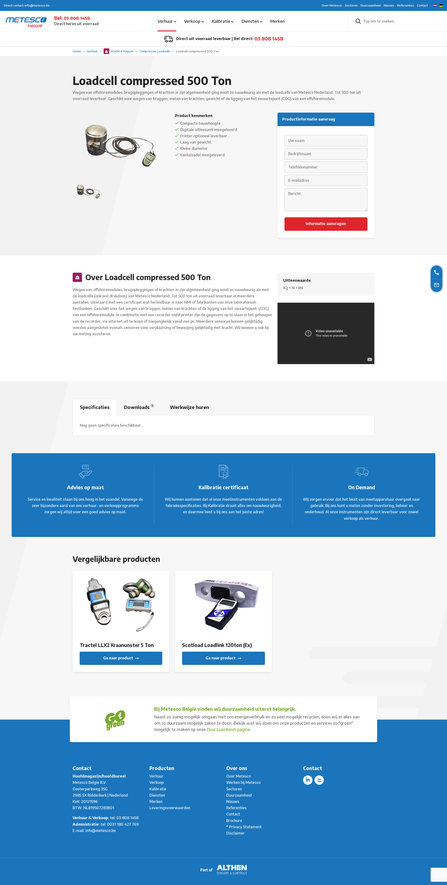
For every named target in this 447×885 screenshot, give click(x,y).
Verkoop (192, 21)
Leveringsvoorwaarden (169, 807)
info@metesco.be (100, 830)
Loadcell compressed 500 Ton (197, 51)
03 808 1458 (77, 18)
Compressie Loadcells (155, 51)
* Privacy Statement (244, 827)
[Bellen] (436, 272)
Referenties (405, 5)
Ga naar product (118, 658)
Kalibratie (221, 21)
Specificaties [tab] (95, 407)
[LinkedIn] (307, 780)
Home (77, 51)
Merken (277, 21)
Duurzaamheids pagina (228, 729)
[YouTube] (319, 780)
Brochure (234, 820)
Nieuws (389, 5)
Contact (422, 5)
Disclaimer (235, 833)
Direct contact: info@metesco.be (27, 5)
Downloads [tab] (138, 407)
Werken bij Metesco (243, 782)
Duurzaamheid (371, 5)
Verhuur (166, 21)
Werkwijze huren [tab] (189, 407)
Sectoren (351, 5)
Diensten (251, 21)
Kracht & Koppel (122, 51)
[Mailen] (436, 285)
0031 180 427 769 (123, 824)
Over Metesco (332, 5)
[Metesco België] (26, 20)
